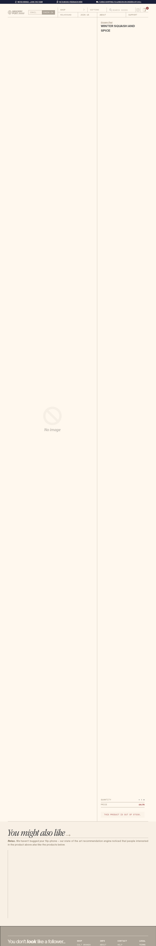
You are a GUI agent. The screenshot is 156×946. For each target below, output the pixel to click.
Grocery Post (106, 22)
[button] (144, 9)
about (103, 15)
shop (62, 10)
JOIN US (84, 15)
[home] (17, 12)
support (132, 15)
